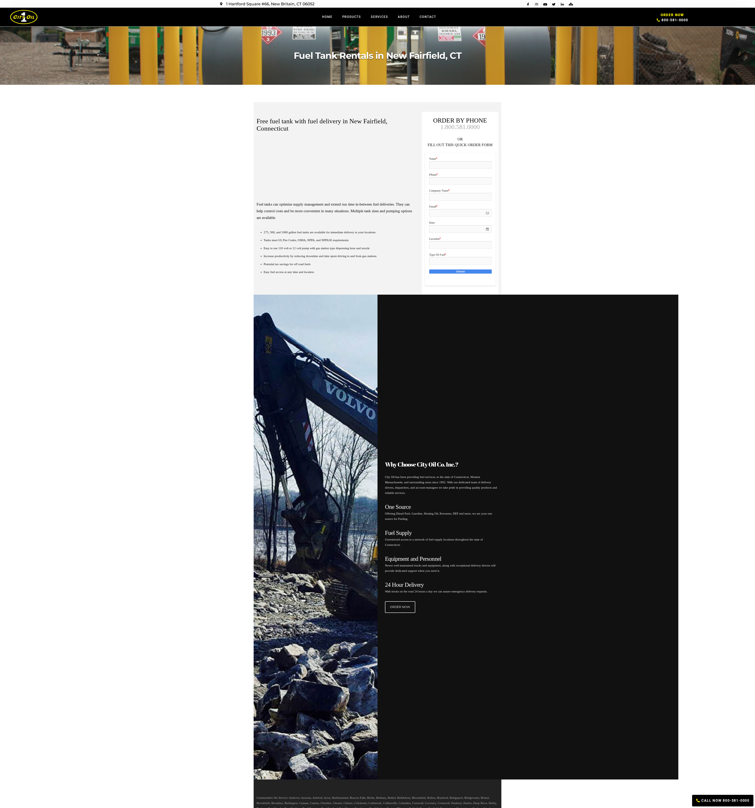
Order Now (400, 607)
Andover (294, 797)
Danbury (456, 803)
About (404, 17)
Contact (428, 17)
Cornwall (417, 803)
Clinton (348, 803)
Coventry (430, 803)
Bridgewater (471, 797)
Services (379, 17)
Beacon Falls (358, 797)
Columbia (405, 803)
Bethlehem (403, 797)
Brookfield (263, 803)
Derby (492, 803)
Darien (467, 803)
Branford (442, 797)
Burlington (291, 803)
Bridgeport (456, 797)
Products (351, 17)
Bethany (381, 797)
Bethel (392, 797)
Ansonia (306, 797)
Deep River (480, 803)
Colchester (360, 803)
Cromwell (444, 803)
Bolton (431, 797)
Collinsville (390, 803)
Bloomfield (419, 797)
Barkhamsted (340, 797)
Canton (314, 803)
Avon (327, 797)
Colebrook (374, 803)
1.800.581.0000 (460, 126)
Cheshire (325, 803)
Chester (337, 803)
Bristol (485, 797)
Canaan (303, 803)
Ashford (317, 797)
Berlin (371, 797)
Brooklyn (277, 803)
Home (327, 17)
